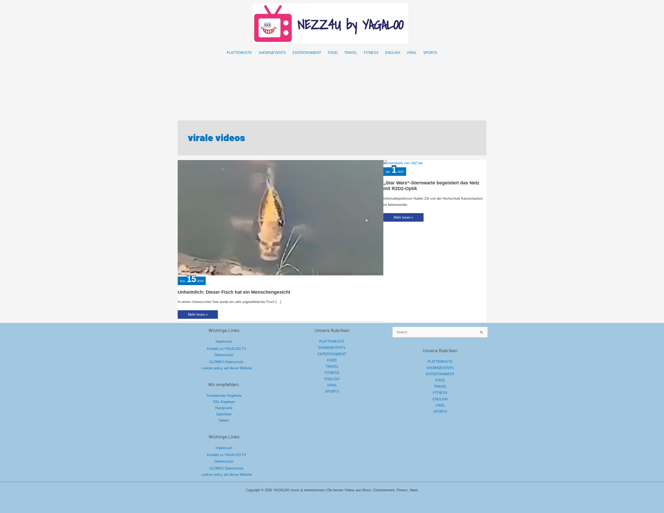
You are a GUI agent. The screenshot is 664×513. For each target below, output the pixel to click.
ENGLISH (331, 379)
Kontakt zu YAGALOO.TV (226, 349)
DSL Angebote (224, 402)
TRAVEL (332, 367)
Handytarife (223, 408)
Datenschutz (224, 355)
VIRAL (332, 385)
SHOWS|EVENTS (331, 348)
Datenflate (224, 414)
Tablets (223, 420)
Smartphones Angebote (223, 396)
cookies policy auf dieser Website (226, 368)
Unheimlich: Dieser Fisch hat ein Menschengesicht (234, 292)
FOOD (332, 360)
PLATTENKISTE (331, 341)
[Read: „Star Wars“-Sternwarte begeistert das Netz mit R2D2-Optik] (403, 163)
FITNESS (332, 373)
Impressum (224, 341)
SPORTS (332, 391)
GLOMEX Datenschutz (226, 362)
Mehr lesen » (201, 315)
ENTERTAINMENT (332, 354)
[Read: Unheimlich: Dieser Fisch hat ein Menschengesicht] (280, 217)
